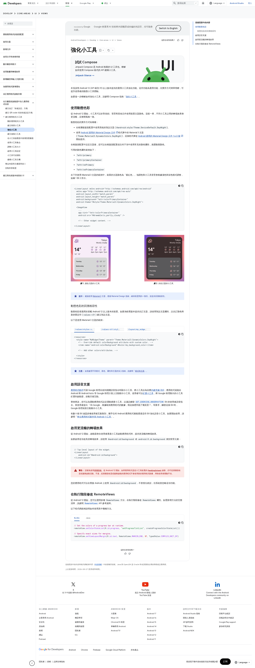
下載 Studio (188, 626)
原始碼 (41, 626)
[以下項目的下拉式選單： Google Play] (94, 3)
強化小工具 (131, 96)
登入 (250, 3)
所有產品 (134, 650)
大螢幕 (113, 613)
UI (36, 13)
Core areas (23, 13)
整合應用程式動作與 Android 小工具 (94, 417)
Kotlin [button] (77, 518)
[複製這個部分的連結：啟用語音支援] (92, 384)
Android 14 (151, 626)
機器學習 (78, 618)
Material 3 (97, 296)
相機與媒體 (79, 626)
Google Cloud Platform (116, 650)
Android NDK (188, 630)
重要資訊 (31, 3)
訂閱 (225, 661)
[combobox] (185, 3)
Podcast (42, 639)
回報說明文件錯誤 (226, 618)
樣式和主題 (139, 371)
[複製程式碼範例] (182, 185)
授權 (49, 662)
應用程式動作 (77, 390)
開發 (67, 3)
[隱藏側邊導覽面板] (32, 663)
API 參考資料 (188, 622)
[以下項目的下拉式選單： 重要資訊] (38, 3)
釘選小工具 (148, 393)
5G (76, 635)
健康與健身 (79, 622)
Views (44, 13)
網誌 (106, 3)
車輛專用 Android (118, 626)
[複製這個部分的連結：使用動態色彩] (92, 108)
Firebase (96, 650)
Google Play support (227, 622)
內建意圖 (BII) (157, 390)
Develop (8, 13)
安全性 (41, 622)
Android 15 (151, 622)
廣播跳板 (98, 470)
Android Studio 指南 (191, 613)
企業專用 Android (46, 618)
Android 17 (151, 613)
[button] (15, 34)
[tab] (84, 329)
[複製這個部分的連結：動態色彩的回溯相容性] (100, 306)
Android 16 (151, 618)
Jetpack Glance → (84, 75)
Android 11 (151, 639)
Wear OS (114, 618)
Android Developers (78, 40)
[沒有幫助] (182, 40)
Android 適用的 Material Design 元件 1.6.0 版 (159, 136)
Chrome (84, 650)
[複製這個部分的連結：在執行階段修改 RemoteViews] (117, 494)
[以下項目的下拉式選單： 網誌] (111, 3)
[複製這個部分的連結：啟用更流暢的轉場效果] (105, 428)
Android (42, 613)
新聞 (41, 630)
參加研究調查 (224, 626)
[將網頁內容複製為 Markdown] (108, 50)
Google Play (85, 3)
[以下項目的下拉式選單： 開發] (72, 3)
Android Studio (237, 3)
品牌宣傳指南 (59, 662)
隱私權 (77, 630)
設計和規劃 (50, 3)
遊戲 (77, 613)
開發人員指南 (188, 618)
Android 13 (151, 630)
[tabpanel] (127, 348)
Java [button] (88, 518)
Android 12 (151, 635)
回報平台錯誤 (224, 613)
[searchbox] (18, 23)
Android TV (115, 630)
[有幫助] (178, 40)
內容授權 (98, 564)
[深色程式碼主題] (179, 185)
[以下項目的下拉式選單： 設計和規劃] (58, 3)
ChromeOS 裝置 (118, 622)
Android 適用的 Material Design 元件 (98, 132)
